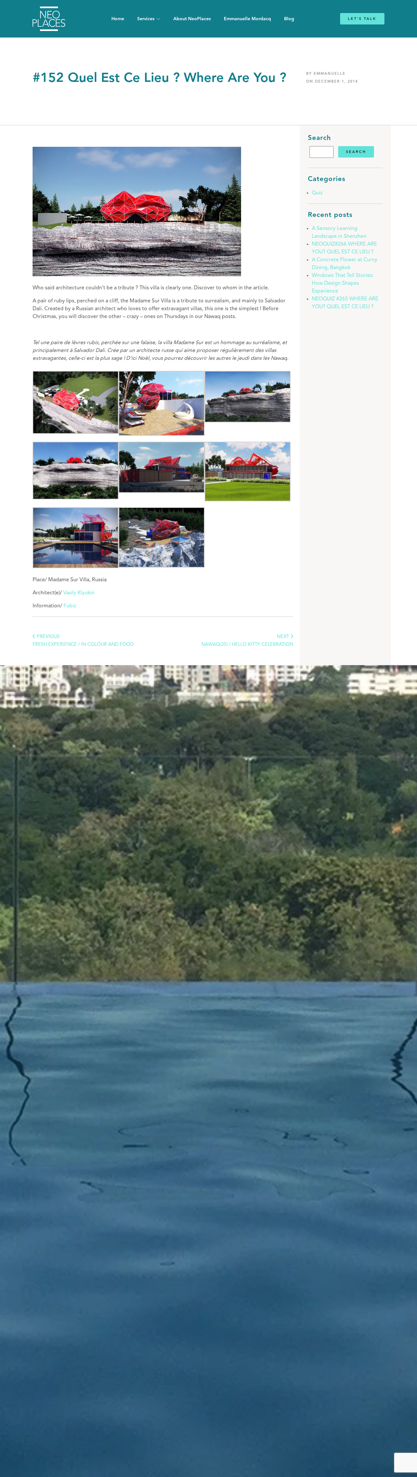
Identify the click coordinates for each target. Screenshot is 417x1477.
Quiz (317, 193)
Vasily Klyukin (78, 593)
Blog (289, 19)
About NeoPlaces (192, 19)
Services (145, 19)
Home (117, 19)
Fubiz (70, 606)
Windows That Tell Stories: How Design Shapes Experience (343, 283)
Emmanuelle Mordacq (247, 19)
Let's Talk (362, 19)
